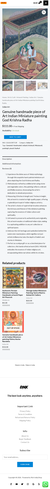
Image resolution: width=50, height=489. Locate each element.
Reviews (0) (7, 169)
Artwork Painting (22, 97)
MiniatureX (38, 145)
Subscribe (25, 464)
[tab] (25, 158)
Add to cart (15, 137)
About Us (25, 436)
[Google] (33, 484)
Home (4, 97)
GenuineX (9, 145)
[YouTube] (17, 484)
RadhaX (17, 148)
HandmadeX (17, 145)
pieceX (11, 148)
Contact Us (25, 442)
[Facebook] (11, 484)
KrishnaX (31, 145)
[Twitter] (22, 484)
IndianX (25, 145)
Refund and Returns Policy (25, 417)
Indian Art (32, 97)
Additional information (11, 164)
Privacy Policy (25, 411)
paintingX (5, 148)
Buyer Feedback (25, 439)
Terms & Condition (25, 414)
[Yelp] (39, 484)
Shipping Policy (25, 421)
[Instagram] (28, 484)
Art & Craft (11, 97)
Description (7, 159)
